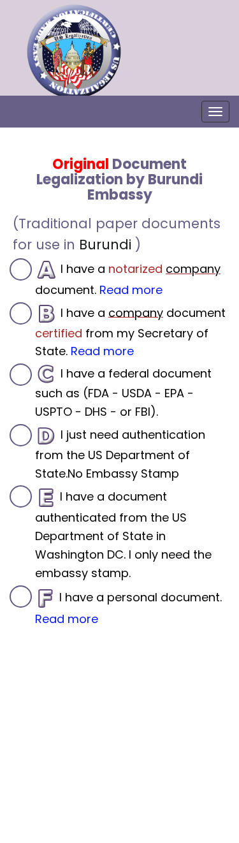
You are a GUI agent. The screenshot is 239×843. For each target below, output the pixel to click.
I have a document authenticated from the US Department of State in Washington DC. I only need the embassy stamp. (123, 534)
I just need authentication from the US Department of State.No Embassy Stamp (120, 454)
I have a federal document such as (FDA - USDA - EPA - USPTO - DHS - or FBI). (123, 392)
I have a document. (128, 279)
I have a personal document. (128, 607)
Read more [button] (131, 290)
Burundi (105, 244)
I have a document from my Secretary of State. (130, 331)
